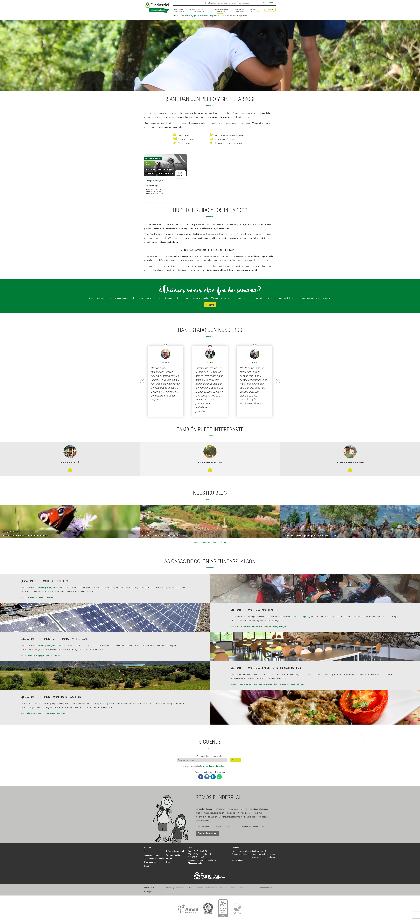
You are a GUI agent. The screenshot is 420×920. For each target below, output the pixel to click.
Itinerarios (232, 3)
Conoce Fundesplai (207, 833)
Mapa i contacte (195, 863)
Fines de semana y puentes (209, 16)
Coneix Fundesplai (266, 3)
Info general (212, 3)
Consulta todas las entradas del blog (210, 542)
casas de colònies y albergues (42, 645)
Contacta (246, 3)
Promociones (150, 862)
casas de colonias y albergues (42, 587)
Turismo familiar (221, 10)
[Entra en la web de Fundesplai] (210, 879)
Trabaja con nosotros (266, 888)
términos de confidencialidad (212, 766)
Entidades (239, 10)
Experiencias (222, 3)
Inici (174, 16)
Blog (239, 3)
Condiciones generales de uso (174, 888)
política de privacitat (394, 909)
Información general (175, 851)
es (255, 3)
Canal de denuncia (236, 888)
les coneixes (237, 860)
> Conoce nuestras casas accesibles (37, 597)
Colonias (254, 10)
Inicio (146, 851)
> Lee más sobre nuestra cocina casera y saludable (43, 713)
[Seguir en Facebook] (200, 776)
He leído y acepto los (203, 766)
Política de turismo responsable (216, 888)
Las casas (178, 10)
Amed (23, 707)
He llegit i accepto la (386, 909)
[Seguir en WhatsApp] (219, 776)
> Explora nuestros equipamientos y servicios (40, 655)
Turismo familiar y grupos (188, 16)
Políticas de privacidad (195, 888)
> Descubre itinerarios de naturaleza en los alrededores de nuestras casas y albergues (268, 684)
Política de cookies (170, 892)
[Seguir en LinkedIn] (213, 776)
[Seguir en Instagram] (207, 776)
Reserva (270, 10)
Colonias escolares (198, 10)
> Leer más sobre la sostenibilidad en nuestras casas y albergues (259, 626)
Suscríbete (235, 760)
